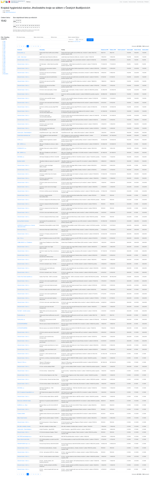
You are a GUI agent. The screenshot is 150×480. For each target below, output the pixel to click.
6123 (4, 66)
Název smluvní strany (38, 37)
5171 (4, 49)
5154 (4, 42)
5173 (4, 71)
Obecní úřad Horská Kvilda (23, 439)
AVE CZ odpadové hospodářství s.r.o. (25, 392)
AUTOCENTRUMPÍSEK (22, 323)
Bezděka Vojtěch (21, 161)
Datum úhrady (137, 49)
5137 (4, 54)
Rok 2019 (78, 41)
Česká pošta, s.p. (21, 52)
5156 (4, 47)
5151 (4, 65)
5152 (4, 44)
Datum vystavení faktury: (73, 37)
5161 (4, 55)
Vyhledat (90, 40)
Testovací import (132, 1)
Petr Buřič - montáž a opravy (23, 310)
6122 (4, 69)
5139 (4, 51)
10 (38, 46)
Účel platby (42, 49)
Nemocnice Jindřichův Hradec (24, 400)
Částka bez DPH (104, 49)
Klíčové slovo (54, 37)
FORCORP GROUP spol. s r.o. (23, 443)
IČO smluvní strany (21, 37)
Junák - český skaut (21, 57)
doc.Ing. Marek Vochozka (23, 221)
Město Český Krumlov (22, 417)
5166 (4, 58)
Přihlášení (146, 1)
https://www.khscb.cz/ (11, 12)
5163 (4, 56)
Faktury (28, 2)
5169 (4, 41)
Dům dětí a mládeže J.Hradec (24, 426)
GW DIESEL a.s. (20, 156)
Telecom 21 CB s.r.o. (21, 362)
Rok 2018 (74, 41)
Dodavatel (19, 49)
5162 (4, 45)
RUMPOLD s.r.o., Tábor (22, 405)
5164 (4, 52)
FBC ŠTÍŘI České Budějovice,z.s (24, 436)
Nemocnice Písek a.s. (22, 229)
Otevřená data (140, 1)
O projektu (125, 1)
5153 (4, 72)
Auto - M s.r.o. (20, 238)
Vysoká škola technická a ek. (23, 135)
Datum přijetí (130, 49)
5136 (4, 61)
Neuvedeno (5, 73)
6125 (4, 63)
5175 (4, 59)
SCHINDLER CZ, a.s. (21, 148)
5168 (4, 62)
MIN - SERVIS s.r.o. (21, 144)
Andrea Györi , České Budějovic (24, 132)
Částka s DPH (113, 49)
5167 (4, 48)
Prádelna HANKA (21, 413)
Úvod (121, 1)
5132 (4, 68)
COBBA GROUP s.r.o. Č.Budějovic (24, 242)
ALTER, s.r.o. (20, 139)
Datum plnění (145, 49)
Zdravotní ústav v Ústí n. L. (23, 59)
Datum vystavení (121, 49)
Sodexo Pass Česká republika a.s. (24, 276)
